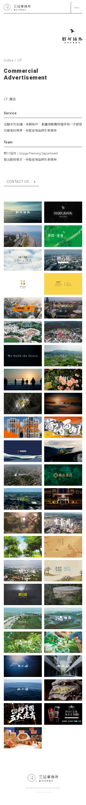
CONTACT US (18, 182)
